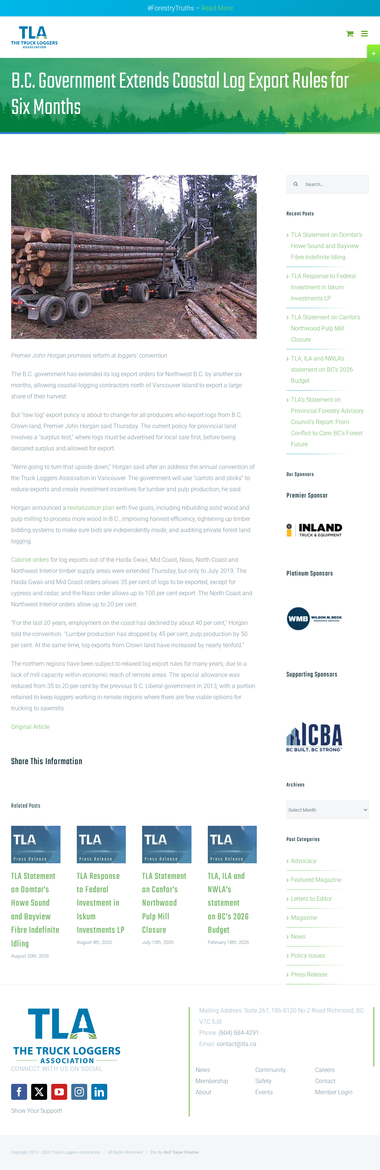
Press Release (309, 974)
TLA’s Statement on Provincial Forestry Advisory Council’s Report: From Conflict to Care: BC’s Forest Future (327, 422)
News (298, 936)
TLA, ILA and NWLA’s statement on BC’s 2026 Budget (232, 844)
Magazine (304, 917)
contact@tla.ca (236, 1043)
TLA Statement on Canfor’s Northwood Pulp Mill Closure (166, 844)
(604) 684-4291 (239, 1032)
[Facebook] (19, 1092)
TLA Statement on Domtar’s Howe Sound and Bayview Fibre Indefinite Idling (35, 844)
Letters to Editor (311, 898)
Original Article (30, 726)
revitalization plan (91, 507)
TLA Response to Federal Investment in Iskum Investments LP (101, 844)
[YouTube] (59, 1092)
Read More (217, 8)
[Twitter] (39, 1092)
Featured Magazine (316, 879)
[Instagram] (79, 1092)
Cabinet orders (30, 559)
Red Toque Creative (181, 1152)
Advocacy (304, 860)
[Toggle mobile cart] (350, 34)
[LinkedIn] (99, 1092)
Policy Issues (308, 955)
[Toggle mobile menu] (365, 34)
